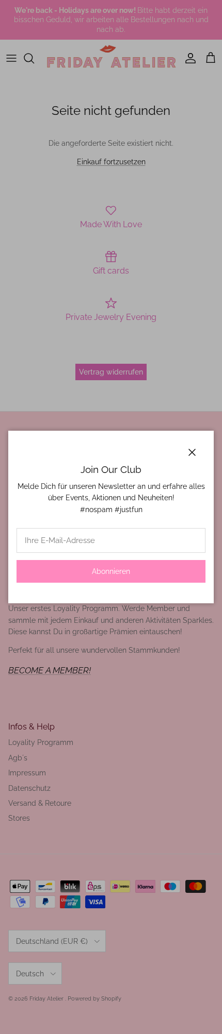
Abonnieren (111, 571)
